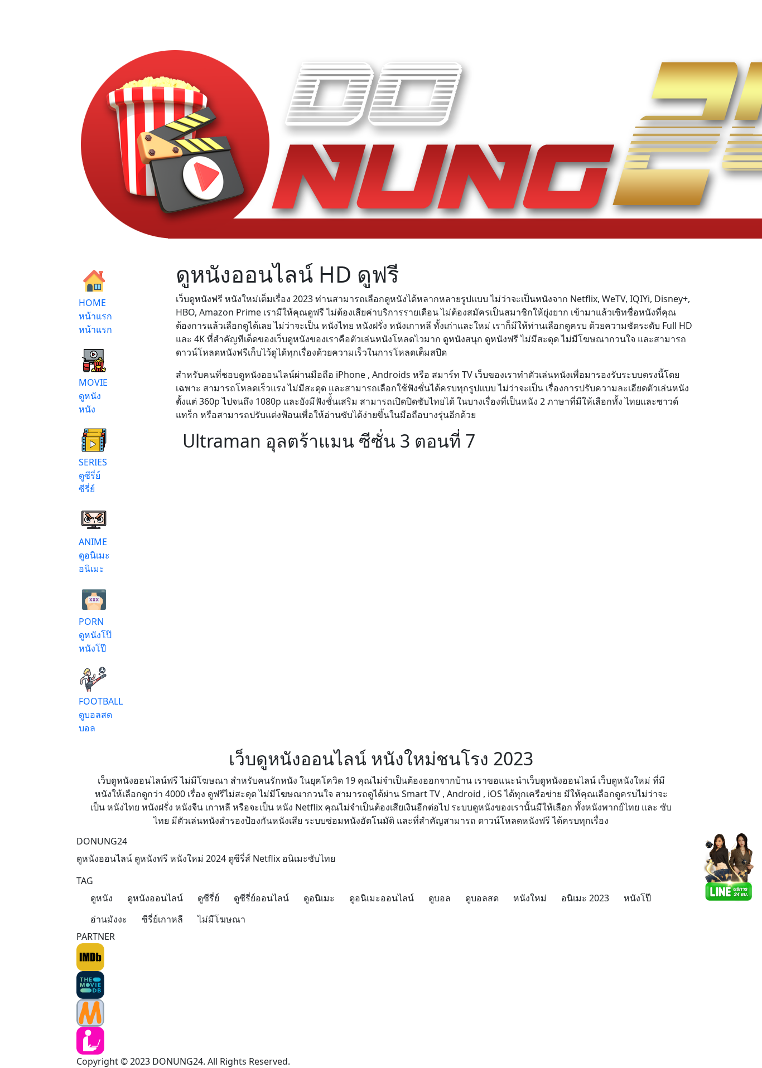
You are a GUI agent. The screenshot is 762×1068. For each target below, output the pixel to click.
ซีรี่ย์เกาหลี (162, 919)
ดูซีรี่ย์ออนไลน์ (261, 898)
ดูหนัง (101, 898)
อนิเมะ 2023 (585, 898)
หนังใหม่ (530, 898)
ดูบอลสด (482, 898)
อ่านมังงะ (108, 919)
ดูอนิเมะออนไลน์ (381, 898)
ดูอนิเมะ (319, 898)
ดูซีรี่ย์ (208, 898)
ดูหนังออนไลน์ (155, 898)
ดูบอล (439, 898)
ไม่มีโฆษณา (221, 919)
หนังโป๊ (637, 898)
